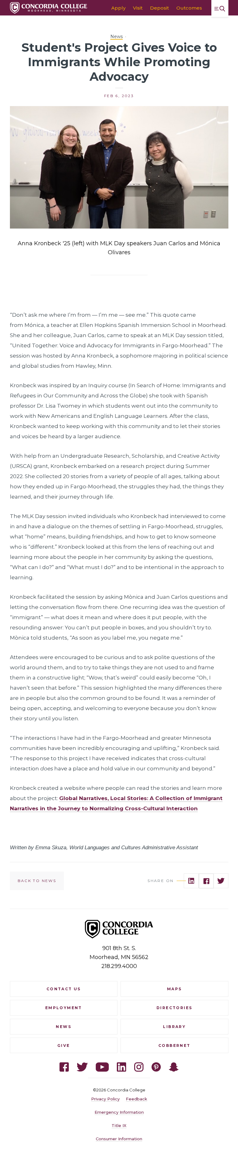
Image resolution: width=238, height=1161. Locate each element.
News (116, 36)
